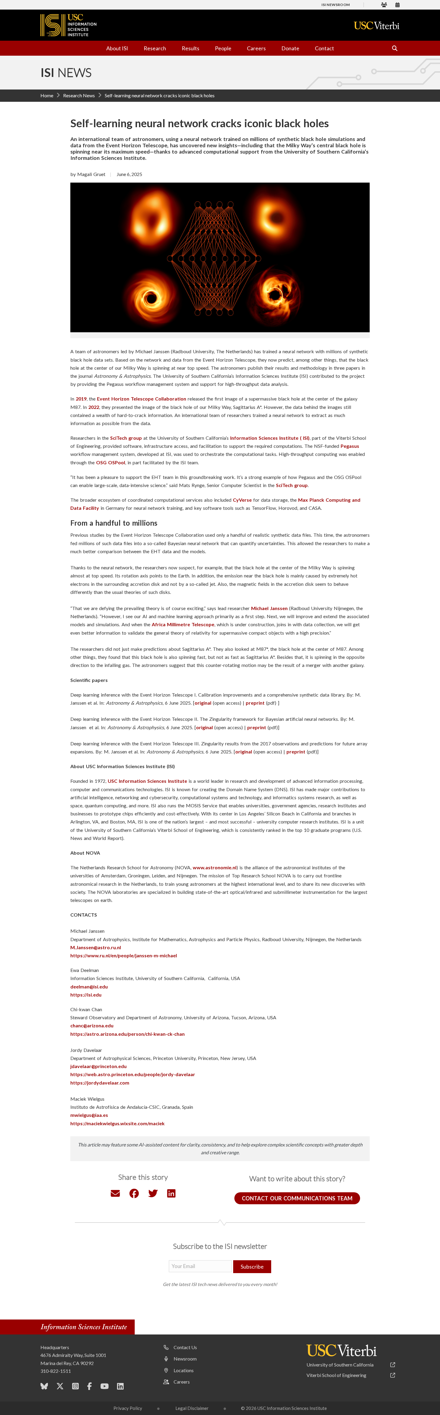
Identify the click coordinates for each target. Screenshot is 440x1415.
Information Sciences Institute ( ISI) (269, 438)
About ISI (117, 48)
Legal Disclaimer (192, 1408)
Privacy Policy (127, 1408)
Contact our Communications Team (297, 1198)
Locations (184, 1370)
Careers (256, 48)
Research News (79, 95)
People (223, 48)
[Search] (392, 48)
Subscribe (252, 1266)
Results (190, 48)
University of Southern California (340, 1364)
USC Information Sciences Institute (147, 781)
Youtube (104, 1387)
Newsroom (185, 1358)
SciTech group (126, 438)
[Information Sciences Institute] (85, 1327)
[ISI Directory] (384, 4)
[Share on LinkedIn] (171, 1195)
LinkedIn (120, 1387)
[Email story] (115, 1195)
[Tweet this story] (152, 1195)
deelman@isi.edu (89, 986)
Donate (290, 48)
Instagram (75, 1387)
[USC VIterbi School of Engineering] (342, 1350)
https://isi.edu (85, 994)
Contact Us (185, 1347)
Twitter (60, 1387)
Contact (324, 48)
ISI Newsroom (335, 4)
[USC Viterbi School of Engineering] (377, 25)
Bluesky (44, 1387)
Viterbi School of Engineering (336, 1375)
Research (155, 48)
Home (46, 95)
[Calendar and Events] (397, 4)
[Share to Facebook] (134, 1195)
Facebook (89, 1387)
